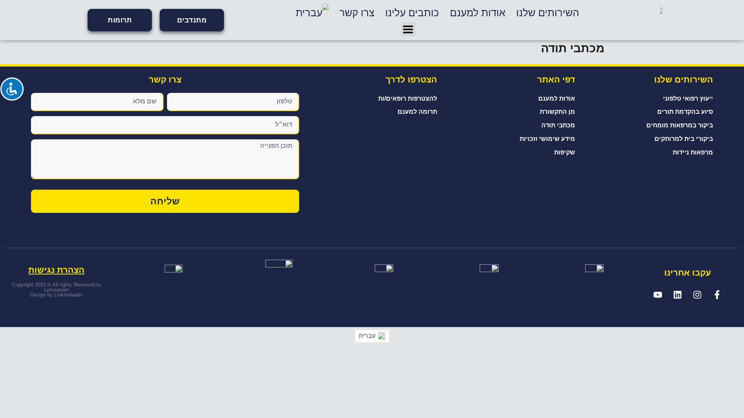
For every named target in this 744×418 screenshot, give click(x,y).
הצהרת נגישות (56, 270)
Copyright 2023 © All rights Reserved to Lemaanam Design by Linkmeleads (56, 290)
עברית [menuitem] (367, 335)
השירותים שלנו (547, 13)
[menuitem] (312, 13)
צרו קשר (356, 13)
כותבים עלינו (412, 13)
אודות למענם (477, 13)
